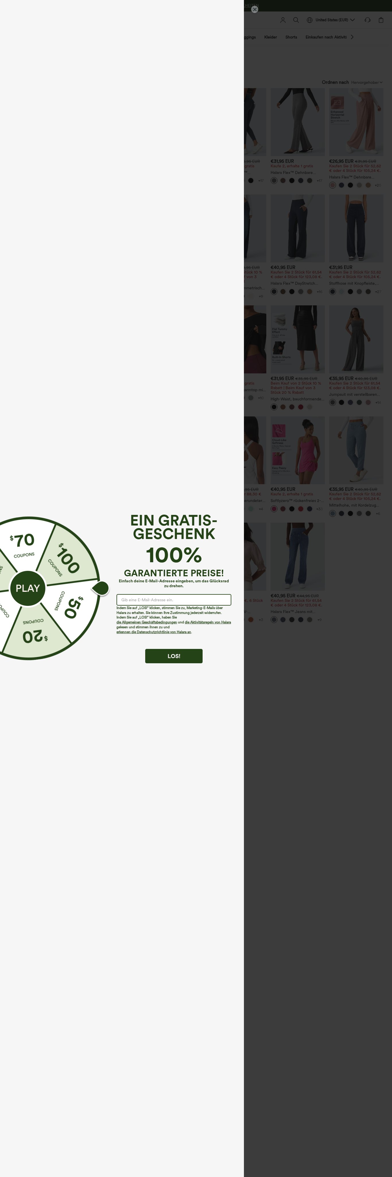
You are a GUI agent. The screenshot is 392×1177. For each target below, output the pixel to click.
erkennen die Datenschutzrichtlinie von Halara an (154, 632)
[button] (28, 588)
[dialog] (196, 588)
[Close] (254, 9)
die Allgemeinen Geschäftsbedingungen (147, 622)
